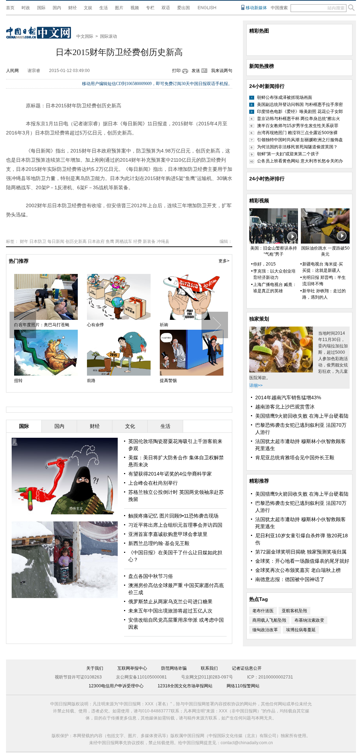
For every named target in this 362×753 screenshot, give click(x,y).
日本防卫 (37, 241)
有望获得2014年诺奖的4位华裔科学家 (170, 474)
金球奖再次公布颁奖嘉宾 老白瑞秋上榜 (298, 570)
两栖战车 (123, 241)
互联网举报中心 (132, 668)
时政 (26, 7)
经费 (137, 241)
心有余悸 (95, 324)
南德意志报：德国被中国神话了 (290, 579)
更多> (223, 260)
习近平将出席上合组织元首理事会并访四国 (175, 525)
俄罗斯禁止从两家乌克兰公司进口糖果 (170, 601)
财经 (72, 7)
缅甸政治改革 (265, 629)
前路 (91, 380)
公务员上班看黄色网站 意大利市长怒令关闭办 (300, 161)
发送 (196, 70)
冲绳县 (163, 241)
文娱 (88, 7)
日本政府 (96, 241)
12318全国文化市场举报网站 (185, 685)
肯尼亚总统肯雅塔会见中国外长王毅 (294, 457)
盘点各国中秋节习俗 (150, 576)
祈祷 (164, 324)
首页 (10, 7)
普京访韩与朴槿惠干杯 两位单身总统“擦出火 (298, 118)
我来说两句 (221, 70)
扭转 (18, 380)
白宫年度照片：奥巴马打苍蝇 (41, 324)
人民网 (12, 70)
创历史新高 (76, 241)
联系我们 (209, 668)
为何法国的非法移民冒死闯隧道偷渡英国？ (297, 146)
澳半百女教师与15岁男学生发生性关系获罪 (297, 125)
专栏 (150, 7)
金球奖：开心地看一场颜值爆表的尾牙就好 (302, 561)
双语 (166, 7)
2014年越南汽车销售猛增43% (288, 397)
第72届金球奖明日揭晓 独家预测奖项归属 (300, 552)
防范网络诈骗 (174, 668)
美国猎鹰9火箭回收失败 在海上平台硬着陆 (302, 416)
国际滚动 (108, 36)
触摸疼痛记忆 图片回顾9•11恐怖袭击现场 (173, 516)
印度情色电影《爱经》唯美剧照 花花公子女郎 (300, 111)
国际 (41, 7)
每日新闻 (55, 241)
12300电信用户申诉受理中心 (116, 685)
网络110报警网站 (243, 685)
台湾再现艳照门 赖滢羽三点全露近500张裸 (297, 132)
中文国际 (84, 36)
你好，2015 (264, 264)
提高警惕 (168, 380)
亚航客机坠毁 (294, 610)
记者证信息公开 (247, 668)
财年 (24, 241)
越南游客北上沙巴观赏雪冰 (285, 407)
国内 (57, 7)
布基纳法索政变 (309, 620)
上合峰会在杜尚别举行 (153, 483)
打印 (176, 70)
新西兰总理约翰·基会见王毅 (158, 543)
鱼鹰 (110, 241)
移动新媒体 (256, 7)
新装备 (149, 241)
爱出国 (183, 7)
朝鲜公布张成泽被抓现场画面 (284, 97)
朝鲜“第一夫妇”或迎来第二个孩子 (288, 153)
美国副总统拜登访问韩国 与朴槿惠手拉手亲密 (300, 104)
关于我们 (94, 668)
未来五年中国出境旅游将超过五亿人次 (170, 611)
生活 (103, 7)
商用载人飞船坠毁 (269, 620)
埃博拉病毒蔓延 (301, 629)
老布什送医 (263, 610)
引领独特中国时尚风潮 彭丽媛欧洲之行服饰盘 (300, 139)
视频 (134, 7)
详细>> (256, 385)
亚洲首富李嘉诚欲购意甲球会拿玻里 (168, 534)
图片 (119, 7)
